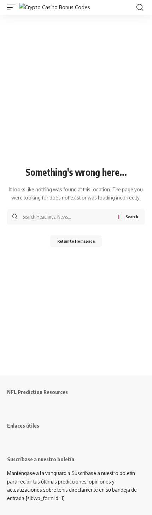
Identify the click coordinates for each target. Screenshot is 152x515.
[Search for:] (67, 217)
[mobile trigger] (13, 7)
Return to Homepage (76, 241)
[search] (140, 7)
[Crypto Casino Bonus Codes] (54, 7)
